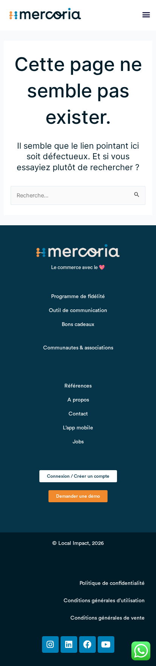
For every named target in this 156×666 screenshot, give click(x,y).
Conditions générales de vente (107, 618)
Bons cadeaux (78, 324)
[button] (146, 14)
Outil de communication (78, 310)
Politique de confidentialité (112, 583)
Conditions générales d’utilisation (104, 600)
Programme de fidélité (78, 296)
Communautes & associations (78, 348)
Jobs (78, 442)
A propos (78, 400)
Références (78, 386)
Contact (78, 414)
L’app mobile (78, 428)
